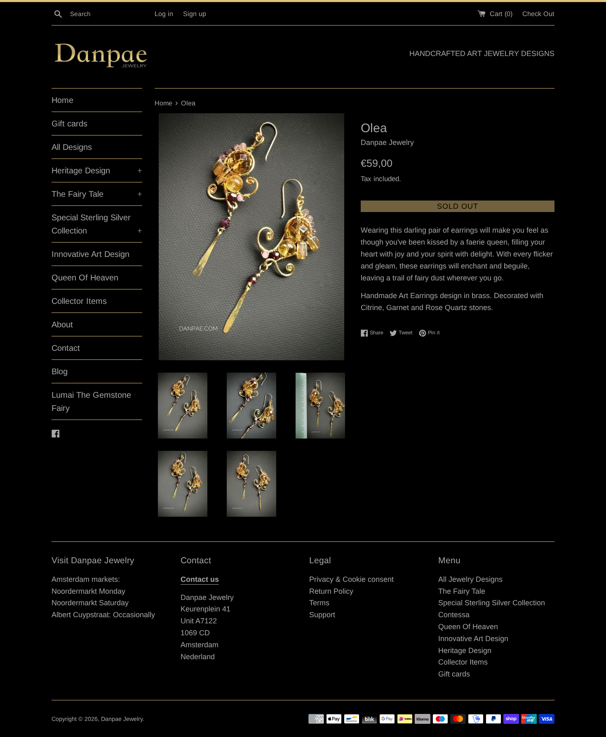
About (62, 324)
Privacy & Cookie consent (351, 579)
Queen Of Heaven (85, 277)
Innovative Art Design (90, 254)
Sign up (194, 13)
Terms (319, 603)
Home (62, 100)
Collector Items (79, 301)
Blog (60, 371)
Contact (66, 347)
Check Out (538, 13)
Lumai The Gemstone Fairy (91, 401)
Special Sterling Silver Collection (97, 224)
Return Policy (331, 591)
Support (322, 615)
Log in (164, 13)
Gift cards (69, 123)
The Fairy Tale (97, 193)
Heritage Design (97, 170)
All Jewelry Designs (470, 579)
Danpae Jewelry (122, 719)
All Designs (72, 147)
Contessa (454, 615)
